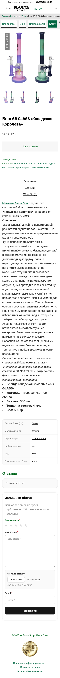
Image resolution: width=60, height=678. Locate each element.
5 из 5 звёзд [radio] (25, 525)
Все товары (15, 16)
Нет (34, 453)
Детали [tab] (30, 187)
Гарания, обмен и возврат (30, 671)
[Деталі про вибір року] (30, 649)
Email (8, 593)
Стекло (35, 431)
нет (34, 446)
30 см (35, 423)
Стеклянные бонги (40, 167)
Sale (22, 24)
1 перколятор (39, 438)
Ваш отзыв (11, 531)
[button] (52, 38)
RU (36, 9)
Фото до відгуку (16, 573)
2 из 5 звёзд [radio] (11, 525)
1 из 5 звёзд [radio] (6, 525)
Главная (5, 16)
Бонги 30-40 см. (29, 163)
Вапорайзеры (37, 24)
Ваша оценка (12, 520)
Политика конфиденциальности (30, 663)
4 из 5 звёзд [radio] (20, 525)
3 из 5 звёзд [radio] (16, 525)
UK (40, 9)
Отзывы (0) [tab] (30, 194)
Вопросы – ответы (30, 667)
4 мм (34, 461)
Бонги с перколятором (18, 167)
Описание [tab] (30, 181)
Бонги (24, 16)
